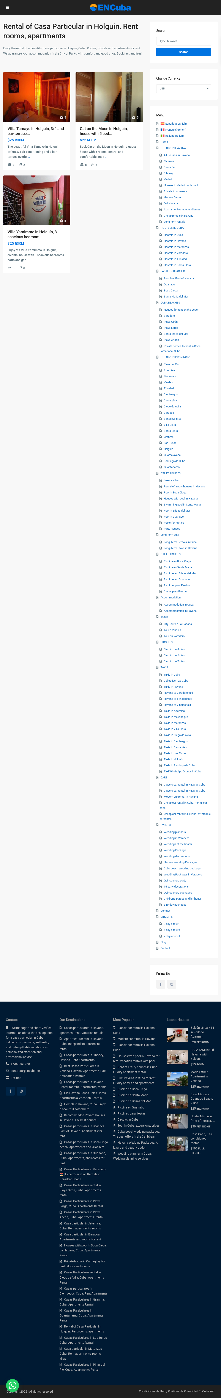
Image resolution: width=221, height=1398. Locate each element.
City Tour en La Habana (178, 624)
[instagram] (171, 984)
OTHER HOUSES (171, 473)
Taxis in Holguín (173, 759)
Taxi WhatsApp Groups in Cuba (182, 771)
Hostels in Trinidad (175, 259)
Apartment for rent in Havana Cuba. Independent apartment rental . (81, 1043)
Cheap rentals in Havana (178, 215)
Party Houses (172, 528)
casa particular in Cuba (28, 1037)
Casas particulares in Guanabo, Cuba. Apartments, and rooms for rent (83, 1158)
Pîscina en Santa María (178, 567)
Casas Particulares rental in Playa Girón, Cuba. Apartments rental (80, 1190)
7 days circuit (172, 936)
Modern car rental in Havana (181, 796)
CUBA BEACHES (170, 302)
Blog (163, 942)
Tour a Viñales (172, 630)
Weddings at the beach (178, 844)
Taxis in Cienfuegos (176, 741)
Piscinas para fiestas (131, 1113)
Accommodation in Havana (180, 610)
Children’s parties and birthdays (183, 898)
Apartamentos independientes (182, 209)
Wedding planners (175, 832)
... (28, 156)
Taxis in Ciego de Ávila (177, 735)
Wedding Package (175, 850)
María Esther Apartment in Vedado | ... (199, 1076)
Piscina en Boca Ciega (177, 561)
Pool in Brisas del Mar (177, 510)
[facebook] (160, 984)
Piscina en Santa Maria (133, 1095)
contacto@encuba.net (26, 1070)
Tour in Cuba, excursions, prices (138, 1125)
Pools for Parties (174, 522)
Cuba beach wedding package (182, 868)
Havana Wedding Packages (180, 862)
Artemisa (169, 370)
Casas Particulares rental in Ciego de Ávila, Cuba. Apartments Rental (82, 1277)
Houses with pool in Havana (181, 498)
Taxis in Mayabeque (176, 717)
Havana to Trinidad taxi (178, 698)
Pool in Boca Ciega (175, 492)
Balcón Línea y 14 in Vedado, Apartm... (202, 1032)
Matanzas (170, 376)
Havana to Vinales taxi (177, 704)
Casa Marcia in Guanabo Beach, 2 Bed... (202, 1099)
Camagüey (170, 400)
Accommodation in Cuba (179, 604)
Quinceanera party (175, 880)
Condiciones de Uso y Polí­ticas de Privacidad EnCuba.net (177, 1391)
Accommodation (171, 597)
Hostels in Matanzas (176, 247)
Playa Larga (171, 327)
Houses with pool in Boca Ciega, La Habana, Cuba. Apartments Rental (83, 1250)
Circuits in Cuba (128, 1119)
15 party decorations (176, 886)
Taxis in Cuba (172, 674)
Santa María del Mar (176, 296)
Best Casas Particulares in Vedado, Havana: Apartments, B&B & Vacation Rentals (83, 1071)
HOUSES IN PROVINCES (175, 357)
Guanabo (169, 284)
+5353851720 (20, 1064)
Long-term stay (170, 534)
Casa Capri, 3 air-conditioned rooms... (202, 1138)
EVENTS (166, 825)
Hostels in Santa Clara (177, 265)
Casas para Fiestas (175, 591)
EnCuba (16, 1078)
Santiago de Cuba (174, 461)
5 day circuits (172, 929)
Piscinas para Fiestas (177, 585)
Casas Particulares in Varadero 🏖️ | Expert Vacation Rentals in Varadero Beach (83, 1174)
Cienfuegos (171, 394)
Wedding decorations (177, 856)
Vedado (168, 179)
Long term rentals (174, 221)
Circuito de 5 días (174, 655)
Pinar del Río (171, 364)
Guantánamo (172, 467)
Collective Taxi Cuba (176, 680)
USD (162, 88)
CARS (164, 777)
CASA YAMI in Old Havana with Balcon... (202, 1054)
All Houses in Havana (177, 155)
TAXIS (164, 667)
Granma (169, 436)
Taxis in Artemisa (174, 710)
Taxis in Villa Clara (175, 729)
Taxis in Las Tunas (175, 753)
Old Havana (171, 203)
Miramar (169, 161)
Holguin (168, 449)
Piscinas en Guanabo (177, 579)
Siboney (169, 173)
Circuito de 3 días (174, 649)
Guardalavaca (172, 455)
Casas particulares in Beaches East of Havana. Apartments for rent (82, 1131)
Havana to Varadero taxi (178, 692)
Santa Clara (171, 430)
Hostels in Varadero (176, 253)
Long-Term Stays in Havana (180, 548)
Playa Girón (171, 321)
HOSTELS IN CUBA (172, 227)
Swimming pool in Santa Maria (182, 504)
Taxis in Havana (173, 686)
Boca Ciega (171, 290)
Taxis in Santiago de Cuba (179, 765)
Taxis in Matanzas (175, 723)
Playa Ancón (171, 339)
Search (183, 52)
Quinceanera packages (178, 892)
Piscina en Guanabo (131, 1107)
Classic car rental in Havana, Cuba (184, 784)
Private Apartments (175, 191)
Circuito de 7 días (174, 661)
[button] (12, 1385)
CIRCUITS (167, 642)
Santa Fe (169, 167)
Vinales (168, 382)
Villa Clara (170, 424)
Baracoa (169, 412)
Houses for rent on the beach (181, 309)
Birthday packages (175, 904)
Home (164, 141)
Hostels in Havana (175, 241)
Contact (165, 910)
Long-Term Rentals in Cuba (180, 542)
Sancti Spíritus (173, 418)
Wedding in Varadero (176, 838)
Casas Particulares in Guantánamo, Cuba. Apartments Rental (81, 1315)
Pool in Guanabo (174, 516)
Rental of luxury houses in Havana (184, 486)
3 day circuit (171, 923)
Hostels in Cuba (173, 234)
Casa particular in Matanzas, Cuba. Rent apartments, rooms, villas (81, 1353)
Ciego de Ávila (172, 406)
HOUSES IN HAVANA (173, 148)
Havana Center (173, 197)
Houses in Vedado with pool (181, 185)
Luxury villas (171, 480)
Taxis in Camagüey (175, 747)
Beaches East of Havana (179, 278)
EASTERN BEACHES (173, 271)
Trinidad (169, 388)
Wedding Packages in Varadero (183, 874)
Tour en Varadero (174, 636)
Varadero (169, 315)
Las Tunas (170, 443)
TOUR (164, 616)
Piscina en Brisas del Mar (134, 1101)
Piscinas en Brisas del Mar (180, 573)
